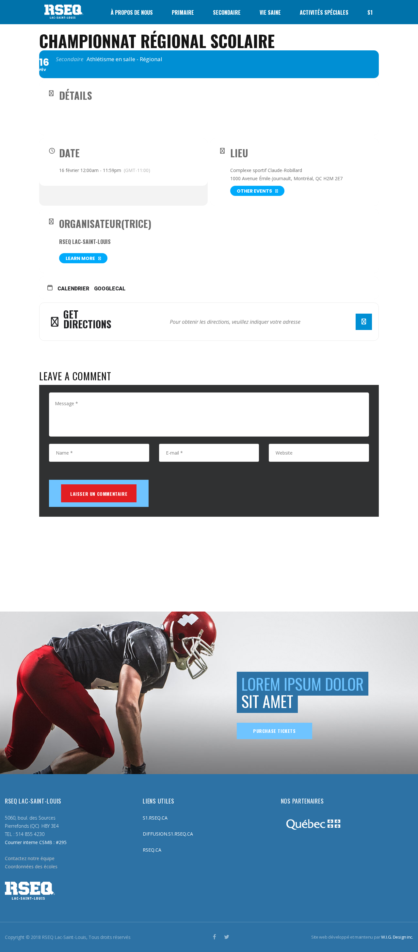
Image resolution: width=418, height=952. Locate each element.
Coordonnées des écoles (31, 866)
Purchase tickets (274, 730)
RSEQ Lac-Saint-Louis (85, 242)
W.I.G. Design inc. (397, 937)
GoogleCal (109, 289)
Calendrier (73, 289)
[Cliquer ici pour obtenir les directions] (364, 322)
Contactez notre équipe (30, 858)
